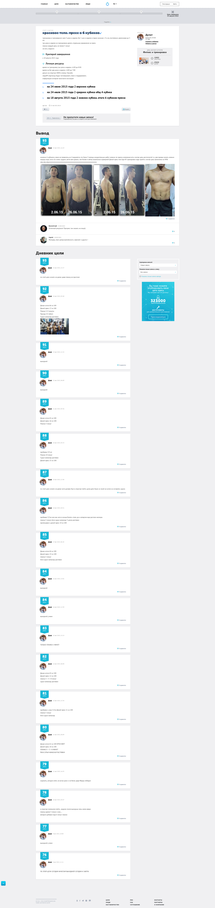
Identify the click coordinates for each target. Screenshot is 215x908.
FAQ (131, 902)
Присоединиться (158, 317)
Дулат (149, 35)
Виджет (127, 109)
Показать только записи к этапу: (149, 269)
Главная (44, 4)
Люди (88, 4)
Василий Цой (53, 226)
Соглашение (135, 905)
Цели (56, 4)
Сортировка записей (145, 262)
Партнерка (158, 902)
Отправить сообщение (151, 41)
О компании (159, 905)
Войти (175, 4)
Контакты (158, 900)
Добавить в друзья (150, 43)
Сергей (51, 237)
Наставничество (72, 4)
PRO (131, 900)
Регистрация (166, 4)
